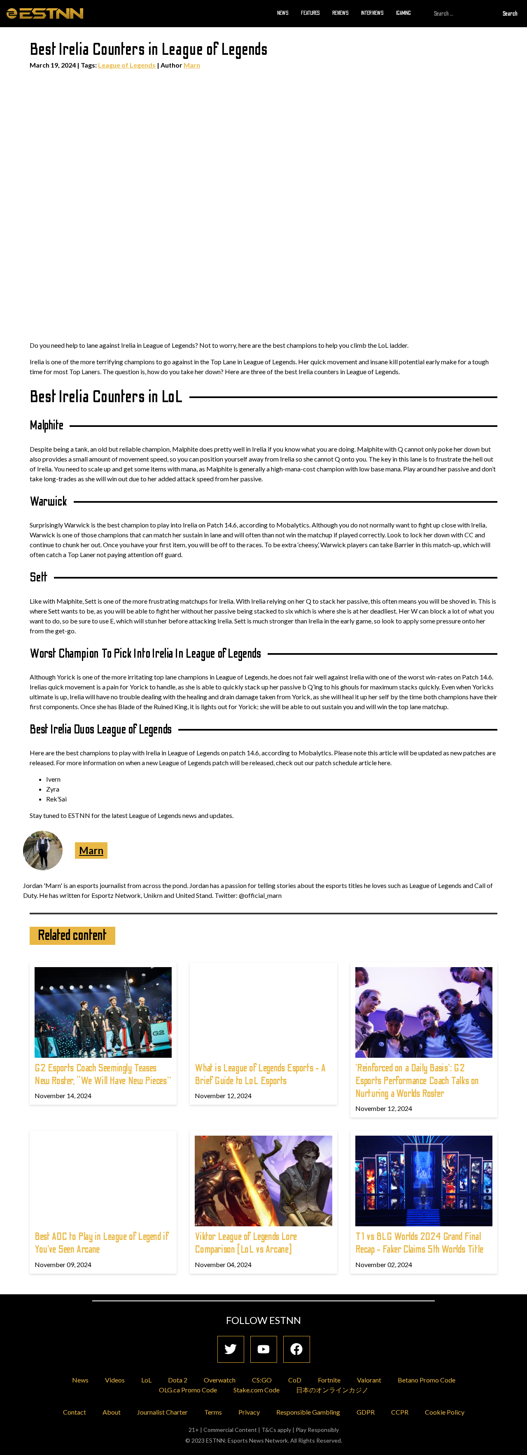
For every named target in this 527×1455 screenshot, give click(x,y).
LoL (146, 1380)
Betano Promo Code (426, 1380)
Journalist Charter (162, 1412)
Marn (192, 65)
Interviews (372, 13)
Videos (115, 1380)
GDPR (366, 1412)
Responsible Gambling (308, 1412)
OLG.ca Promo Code (188, 1390)
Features (310, 13)
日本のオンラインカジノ (332, 1390)
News (283, 13)
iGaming (403, 13)
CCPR (399, 1412)
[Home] (45, 13)
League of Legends (127, 65)
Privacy (249, 1412)
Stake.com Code (256, 1390)
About (112, 1412)
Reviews (340, 13)
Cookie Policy (444, 1412)
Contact (74, 1412)
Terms (213, 1412)
